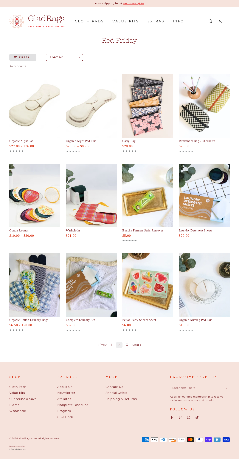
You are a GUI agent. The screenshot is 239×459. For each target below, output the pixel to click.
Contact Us (114, 387)
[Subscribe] (227, 388)
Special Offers (116, 393)
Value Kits (17, 393)
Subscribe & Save (23, 399)
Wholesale (17, 411)
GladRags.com (28, 438)
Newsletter (66, 393)
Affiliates (64, 399)
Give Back (65, 417)
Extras (14, 405)
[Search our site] (210, 21)
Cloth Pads (18, 387)
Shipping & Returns (121, 399)
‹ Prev (102, 345)
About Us (64, 387)
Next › (137, 345)
